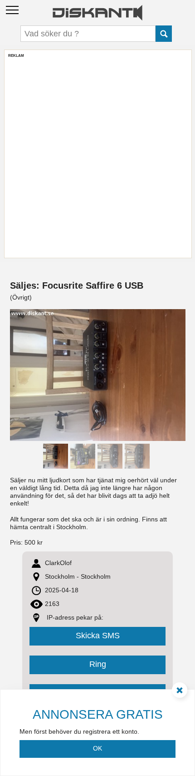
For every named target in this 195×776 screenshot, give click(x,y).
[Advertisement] (97, 156)
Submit (164, 33)
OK (97, 748)
